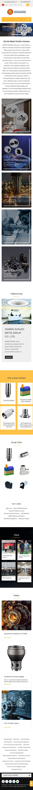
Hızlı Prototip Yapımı (11, 723)
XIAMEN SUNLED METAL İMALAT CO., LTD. (14, 333)
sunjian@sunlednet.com (10, 2)
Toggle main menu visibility (28, 19)
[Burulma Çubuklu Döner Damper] (25, 397)
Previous (2, 28)
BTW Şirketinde (7, 578)
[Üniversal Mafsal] (8, 397)
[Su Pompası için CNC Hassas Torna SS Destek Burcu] (25, 421)
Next (30, 28)
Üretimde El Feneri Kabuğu (14, 677)
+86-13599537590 (25, 2)
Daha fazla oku (10, 127)
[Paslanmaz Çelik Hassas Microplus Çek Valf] (8, 421)
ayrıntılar (8, 357)
